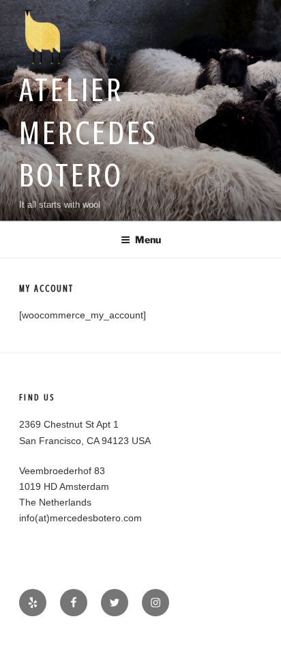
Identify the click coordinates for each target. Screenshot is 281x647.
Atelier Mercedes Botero (88, 133)
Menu (148, 239)
